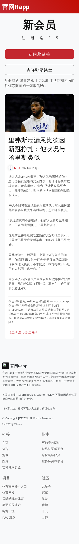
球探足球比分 (51, 455)
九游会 (46, 486)
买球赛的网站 (51, 443)
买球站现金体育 (13, 499)
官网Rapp (16, 6)
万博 (45, 517)
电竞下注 (8, 511)
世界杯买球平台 (52, 449)
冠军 (45, 492)
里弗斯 (33, 332)
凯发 (45, 499)
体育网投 (8, 492)
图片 (5, 461)
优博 (45, 505)
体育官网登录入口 (14, 486)
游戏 (5, 455)
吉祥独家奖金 (40, 69)
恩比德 (23, 332)
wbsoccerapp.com (27, 381)
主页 (5, 443)
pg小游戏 (8, 517)
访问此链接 (39, 54)
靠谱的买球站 (11, 505)
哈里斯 (13, 332)
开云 (45, 511)
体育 (5, 449)
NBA (17, 168)
